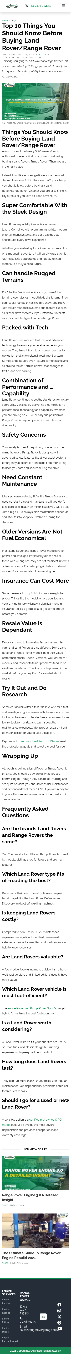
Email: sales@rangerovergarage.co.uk (39, 1328)
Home (5, 20)
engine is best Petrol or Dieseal (40, 741)
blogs (42, 55)
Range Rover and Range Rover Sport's (32, 1008)
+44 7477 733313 (39, 6)
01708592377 (28, 1321)
